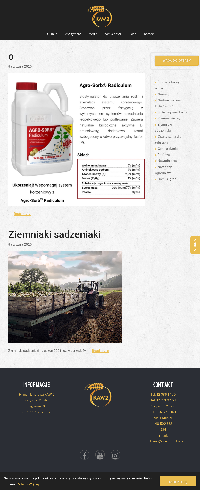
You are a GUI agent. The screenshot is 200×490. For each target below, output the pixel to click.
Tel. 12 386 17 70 (163, 394)
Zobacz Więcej (28, 484)
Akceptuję (178, 482)
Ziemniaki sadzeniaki (54, 234)
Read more (22, 214)
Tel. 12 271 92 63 (163, 400)
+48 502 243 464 (163, 412)
